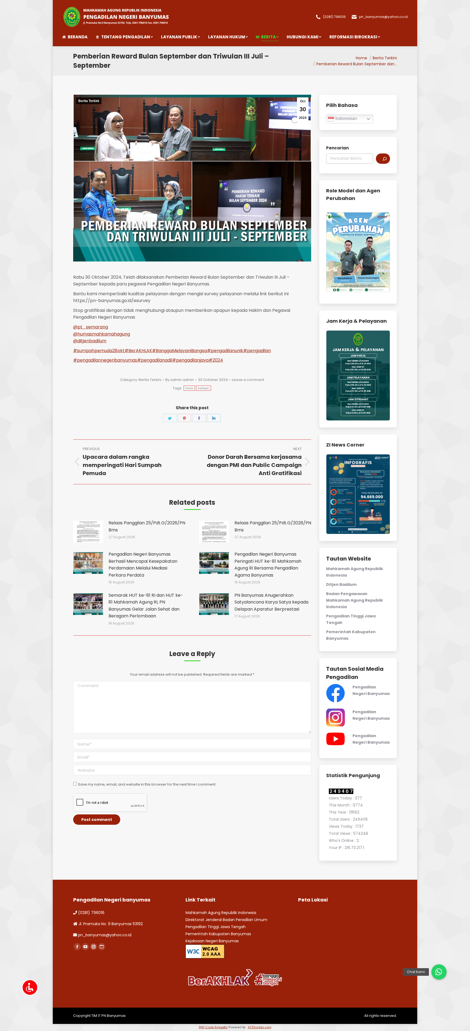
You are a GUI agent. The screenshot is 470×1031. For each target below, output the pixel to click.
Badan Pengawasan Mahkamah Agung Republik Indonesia (354, 600)
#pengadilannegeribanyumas (105, 360)
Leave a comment (248, 379)
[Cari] (383, 158)
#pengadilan (257, 350)
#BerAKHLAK (138, 350)
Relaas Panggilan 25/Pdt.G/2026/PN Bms (147, 526)
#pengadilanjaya (190, 360)
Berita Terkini (88, 101)
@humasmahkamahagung (101, 334)
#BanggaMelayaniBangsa (179, 350)
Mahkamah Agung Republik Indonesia (220, 912)
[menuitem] (79, 37)
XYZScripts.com (259, 1027)
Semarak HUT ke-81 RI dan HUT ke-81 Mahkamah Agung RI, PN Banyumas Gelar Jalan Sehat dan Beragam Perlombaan (146, 605)
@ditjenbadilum (89, 341)
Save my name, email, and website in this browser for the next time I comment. (147, 784)
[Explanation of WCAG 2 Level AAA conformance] (204, 951)
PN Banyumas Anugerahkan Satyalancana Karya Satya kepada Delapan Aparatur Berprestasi (271, 602)
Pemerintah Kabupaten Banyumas (218, 934)
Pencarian (337, 148)
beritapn (203, 388)
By (179, 379)
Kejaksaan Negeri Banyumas (212, 941)
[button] (439, 972)
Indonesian (345, 118)
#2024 (216, 360)
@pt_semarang (90, 327)
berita (189, 388)
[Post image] (88, 532)
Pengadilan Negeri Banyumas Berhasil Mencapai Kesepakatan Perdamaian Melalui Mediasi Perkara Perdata (143, 564)
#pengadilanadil (154, 360)
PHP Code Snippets (213, 1027)
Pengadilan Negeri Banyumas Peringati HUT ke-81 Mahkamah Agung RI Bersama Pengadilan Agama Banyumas (267, 564)
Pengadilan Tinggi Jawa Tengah (215, 927)
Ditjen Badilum (341, 584)
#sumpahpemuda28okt (99, 350)
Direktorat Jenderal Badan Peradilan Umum (226, 919)
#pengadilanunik (225, 350)
